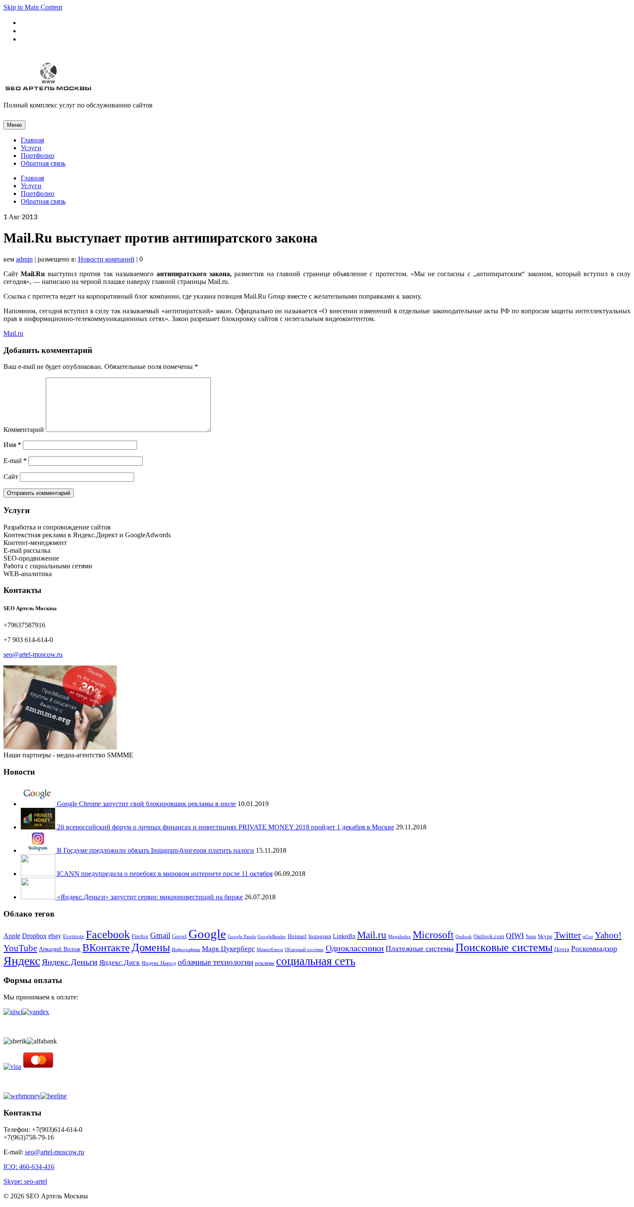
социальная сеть (315, 961)
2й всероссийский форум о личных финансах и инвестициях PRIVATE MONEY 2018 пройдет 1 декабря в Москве (225, 827)
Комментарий (23, 429)
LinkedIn (344, 936)
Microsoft (433, 934)
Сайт (10, 476)
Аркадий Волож (60, 948)
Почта (561, 949)
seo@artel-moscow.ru (33, 654)
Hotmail (297, 936)
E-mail (15, 460)
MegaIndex (399, 936)
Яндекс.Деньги (69, 962)
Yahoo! (608, 935)
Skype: (13, 1181)
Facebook (108, 934)
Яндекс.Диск (119, 962)
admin (24, 259)
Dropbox (34, 935)
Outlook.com (489, 936)
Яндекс (21, 960)
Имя (12, 444)
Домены (151, 947)
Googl (179, 936)
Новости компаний (106, 259)
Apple (11, 935)
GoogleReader (271, 936)
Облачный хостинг (304, 949)
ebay (54, 935)
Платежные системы (420, 948)
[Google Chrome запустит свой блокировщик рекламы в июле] (39, 803)
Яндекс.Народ (158, 963)
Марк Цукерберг (228, 949)
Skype (545, 936)
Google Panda (242, 936)
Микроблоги (270, 949)
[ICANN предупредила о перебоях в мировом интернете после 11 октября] (39, 873)
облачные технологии (215, 962)
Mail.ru (13, 333)
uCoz (588, 936)
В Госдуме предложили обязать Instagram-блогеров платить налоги (155, 850)
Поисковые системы (503, 947)
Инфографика (186, 949)
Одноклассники (355, 948)
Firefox (140, 936)
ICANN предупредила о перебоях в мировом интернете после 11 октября (165, 873)
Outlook (463, 936)
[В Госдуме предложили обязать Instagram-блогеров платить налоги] (39, 850)
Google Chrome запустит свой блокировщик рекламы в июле (146, 803)
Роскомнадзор (594, 948)
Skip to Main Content (32, 7)
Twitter (567, 935)
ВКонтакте (106, 947)
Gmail (160, 935)
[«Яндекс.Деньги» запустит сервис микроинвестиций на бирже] (39, 897)
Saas (531, 936)
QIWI (515, 935)
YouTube (20, 948)
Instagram (319, 936)
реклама (264, 963)
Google (207, 934)
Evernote (73, 936)
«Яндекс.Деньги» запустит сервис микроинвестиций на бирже (150, 897)
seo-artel (35, 1181)
